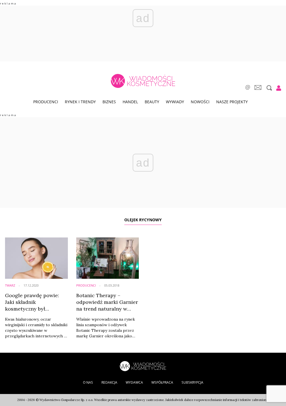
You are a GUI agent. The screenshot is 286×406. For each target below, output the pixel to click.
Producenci (45, 101)
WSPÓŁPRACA (162, 382)
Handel (130, 101)
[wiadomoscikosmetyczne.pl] (143, 81)
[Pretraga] (268, 88)
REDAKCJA (109, 382)
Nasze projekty (232, 101)
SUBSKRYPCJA (192, 382)
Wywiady (175, 101)
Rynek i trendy (80, 101)
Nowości (200, 101)
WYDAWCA (134, 382)
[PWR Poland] (143, 365)
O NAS (88, 382)
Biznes (109, 101)
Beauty (152, 101)
